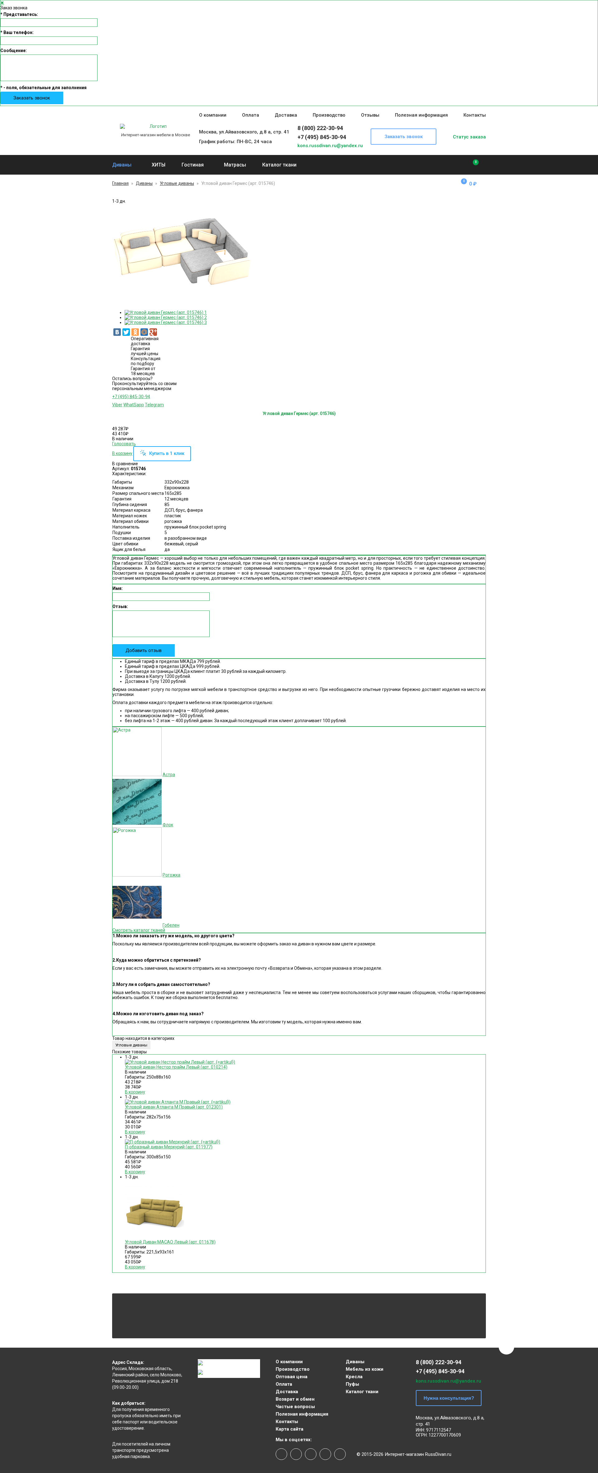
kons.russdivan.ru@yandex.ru (330, 145)
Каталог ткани (279, 165)
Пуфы (352, 1384)
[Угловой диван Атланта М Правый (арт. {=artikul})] (177, 1101)
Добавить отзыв (144, 650)
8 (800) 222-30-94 (320, 128)
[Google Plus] (153, 332)
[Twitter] (126, 332)
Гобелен (171, 925)
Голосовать (124, 443)
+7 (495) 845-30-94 (321, 137)
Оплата (250, 115)
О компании (212, 115)
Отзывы (370, 115)
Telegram (154, 404)
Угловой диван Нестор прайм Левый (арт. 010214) (176, 1067)
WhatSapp (133, 404)
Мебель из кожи (364, 1369)
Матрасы (235, 165)
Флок (168, 824)
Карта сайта (289, 1429)
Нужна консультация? (449, 1398)
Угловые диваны (177, 183)
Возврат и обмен (295, 1399)
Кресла (354, 1376)
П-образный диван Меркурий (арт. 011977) (168, 1146)
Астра (169, 774)
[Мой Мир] (144, 332)
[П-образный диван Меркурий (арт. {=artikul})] (172, 1141)
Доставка (286, 115)
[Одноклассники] (135, 332)
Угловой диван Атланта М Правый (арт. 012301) (174, 1106)
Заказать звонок (31, 98)
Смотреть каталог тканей (138, 930)
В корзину (122, 453)
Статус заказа (469, 137)
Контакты (474, 115)
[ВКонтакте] (117, 332)
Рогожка (171, 874)
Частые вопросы (295, 1406)
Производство (329, 115)
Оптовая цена (291, 1376)
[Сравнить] (471, 165)
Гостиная (193, 165)
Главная (120, 183)
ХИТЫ (158, 165)
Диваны (121, 165)
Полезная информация (421, 115)
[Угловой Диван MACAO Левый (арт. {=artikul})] (154, 1236)
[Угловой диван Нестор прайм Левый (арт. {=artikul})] (180, 1062)
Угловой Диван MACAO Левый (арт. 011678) (170, 1241)
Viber (117, 404)
